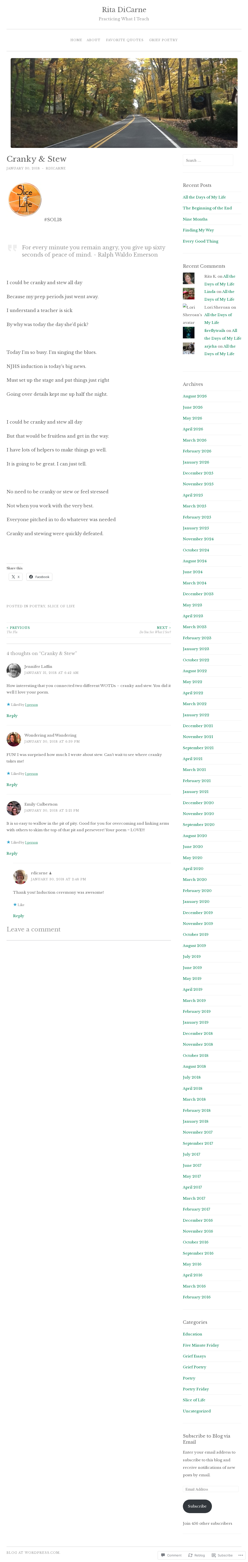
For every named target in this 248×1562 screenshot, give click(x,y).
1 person (31, 705)
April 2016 (192, 1275)
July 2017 (191, 1154)
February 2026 (197, 451)
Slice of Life (61, 606)
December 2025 (198, 473)
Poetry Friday (196, 1389)
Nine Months (195, 219)
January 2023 (196, 649)
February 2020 (197, 890)
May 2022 (192, 681)
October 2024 (196, 550)
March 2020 (195, 879)
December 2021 (198, 726)
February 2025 (197, 517)
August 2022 (195, 671)
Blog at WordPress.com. (34, 1552)
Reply (12, 715)
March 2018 (194, 1099)
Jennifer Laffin (38, 666)
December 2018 (198, 1033)
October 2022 (196, 660)
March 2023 (195, 627)
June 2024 (192, 572)
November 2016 (198, 1231)
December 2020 (198, 802)
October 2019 (196, 934)
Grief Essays (194, 1356)
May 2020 (192, 857)
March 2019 (194, 1000)
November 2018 (198, 1044)
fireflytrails (214, 330)
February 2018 (197, 1110)
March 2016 (194, 1286)
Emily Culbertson (41, 804)
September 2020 (199, 824)
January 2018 (196, 1121)
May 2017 (192, 1176)
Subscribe (197, 1506)
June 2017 (192, 1165)
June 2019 (192, 967)
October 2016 (196, 1242)
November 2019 (198, 923)
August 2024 (195, 561)
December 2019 (198, 912)
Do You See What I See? (155, 630)
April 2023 (193, 616)
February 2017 (196, 1209)
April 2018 (192, 1088)
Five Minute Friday (201, 1345)
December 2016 (198, 1220)
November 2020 (198, 813)
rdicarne (56, 168)
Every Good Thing (200, 241)
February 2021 (197, 780)
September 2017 (198, 1143)
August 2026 (195, 396)
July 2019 (192, 956)
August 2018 (194, 1066)
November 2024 (198, 539)
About (94, 40)
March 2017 (194, 1198)
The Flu (18, 630)
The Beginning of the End (207, 208)
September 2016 (198, 1253)
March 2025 (194, 506)
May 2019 (192, 978)
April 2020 (193, 868)
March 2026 (195, 440)
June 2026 (193, 407)
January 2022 (196, 715)
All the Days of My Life (204, 197)
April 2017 (192, 1187)
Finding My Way (198, 230)
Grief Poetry (163, 40)
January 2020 (196, 901)
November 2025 (198, 484)
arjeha (210, 346)
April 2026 (193, 429)
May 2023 (192, 605)
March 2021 (194, 769)
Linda (210, 291)
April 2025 (193, 495)
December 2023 (198, 594)
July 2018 (192, 1077)
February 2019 (197, 1011)
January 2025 (196, 528)
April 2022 (193, 693)
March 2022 (195, 703)
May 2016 (192, 1264)
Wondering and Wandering (50, 735)
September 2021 (198, 748)
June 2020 (193, 846)
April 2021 (192, 758)
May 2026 (192, 418)
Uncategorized (197, 1411)
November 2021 (198, 736)
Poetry (37, 606)
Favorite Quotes (125, 40)
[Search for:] (208, 160)
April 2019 (192, 989)
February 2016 (197, 1297)
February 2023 (197, 638)
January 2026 (196, 462)
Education (192, 1334)
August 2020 (195, 835)
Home (76, 40)
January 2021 (196, 791)
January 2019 (196, 1022)
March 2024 (194, 583)
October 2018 (196, 1055)
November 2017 (198, 1132)
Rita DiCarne (124, 10)
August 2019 (194, 945)
